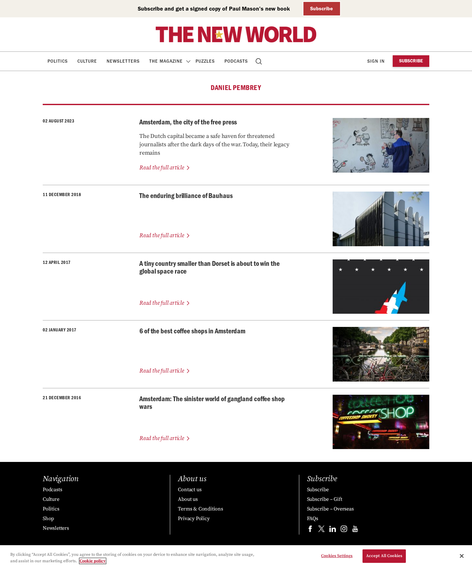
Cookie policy (93, 560)
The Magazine (166, 61)
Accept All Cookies (384, 555)
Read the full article (161, 167)
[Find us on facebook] (310, 530)
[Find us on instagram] (344, 530)
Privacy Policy (193, 518)
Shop (48, 518)
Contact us (189, 489)
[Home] (236, 34)
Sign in (376, 61)
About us (187, 499)
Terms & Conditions (200, 509)
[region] (236, 556)
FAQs (312, 518)
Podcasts (236, 61)
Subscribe (321, 8)
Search (259, 61)
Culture (87, 61)
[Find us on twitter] (321, 530)
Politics (58, 61)
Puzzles (205, 61)
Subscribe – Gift (324, 499)
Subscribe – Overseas (330, 509)
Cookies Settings (337, 555)
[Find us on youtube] (355, 530)
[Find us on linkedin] (332, 530)
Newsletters (123, 61)
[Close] (462, 556)
